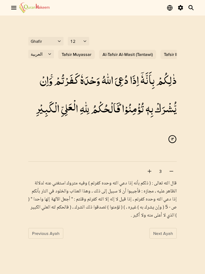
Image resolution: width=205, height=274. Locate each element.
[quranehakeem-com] (34, 7)
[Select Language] (169, 7)
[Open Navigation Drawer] (14, 7)
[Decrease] (171, 171)
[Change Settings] (180, 7)
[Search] (191, 7)
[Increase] (149, 171)
